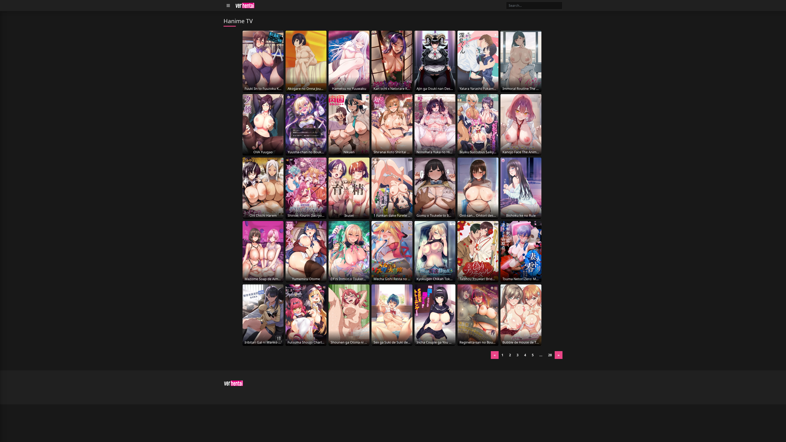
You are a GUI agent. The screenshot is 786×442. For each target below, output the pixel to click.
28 (550, 355)
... (540, 355)
